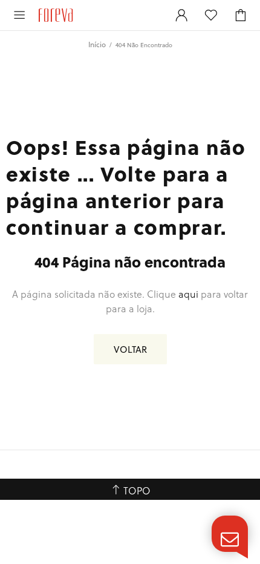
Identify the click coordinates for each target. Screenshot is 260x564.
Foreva (99, 15)
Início (97, 44)
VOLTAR (130, 349)
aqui (188, 294)
